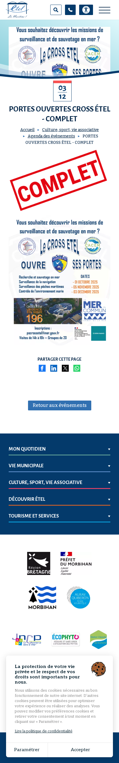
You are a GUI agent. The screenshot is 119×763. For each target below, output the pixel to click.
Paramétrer (27, 750)
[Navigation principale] (104, 10)
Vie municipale (26, 465)
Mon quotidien (27, 449)
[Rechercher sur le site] (56, 10)
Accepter (80, 750)
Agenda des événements (51, 136)
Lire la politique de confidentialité (43, 731)
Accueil (27, 129)
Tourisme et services (34, 516)
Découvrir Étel (27, 499)
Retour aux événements (60, 405)
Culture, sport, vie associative (70, 129)
